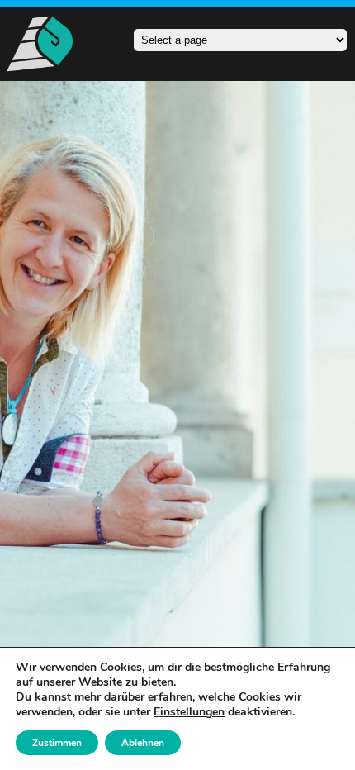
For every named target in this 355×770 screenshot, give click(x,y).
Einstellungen (189, 712)
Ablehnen (142, 742)
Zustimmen (57, 742)
